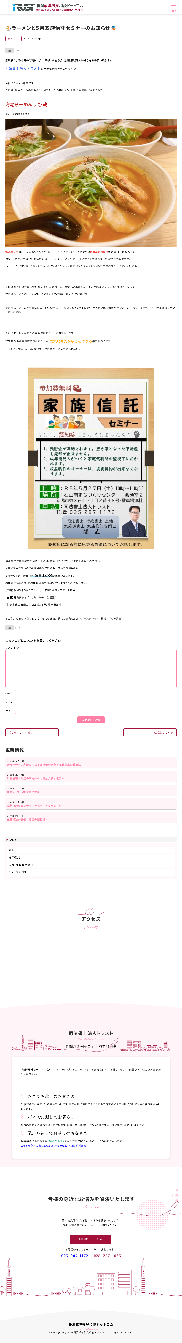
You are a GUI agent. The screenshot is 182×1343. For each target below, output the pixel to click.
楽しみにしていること (22, 732)
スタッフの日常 (18, 872)
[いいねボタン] (9, 50)
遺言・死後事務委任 (21, 865)
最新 (11, 850)
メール (9, 702)
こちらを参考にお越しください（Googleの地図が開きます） (55, 1145)
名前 (8, 693)
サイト (9, 710)
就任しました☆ (163, 732)
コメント (12, 647)
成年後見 (14, 857)
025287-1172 (74, 1255)
